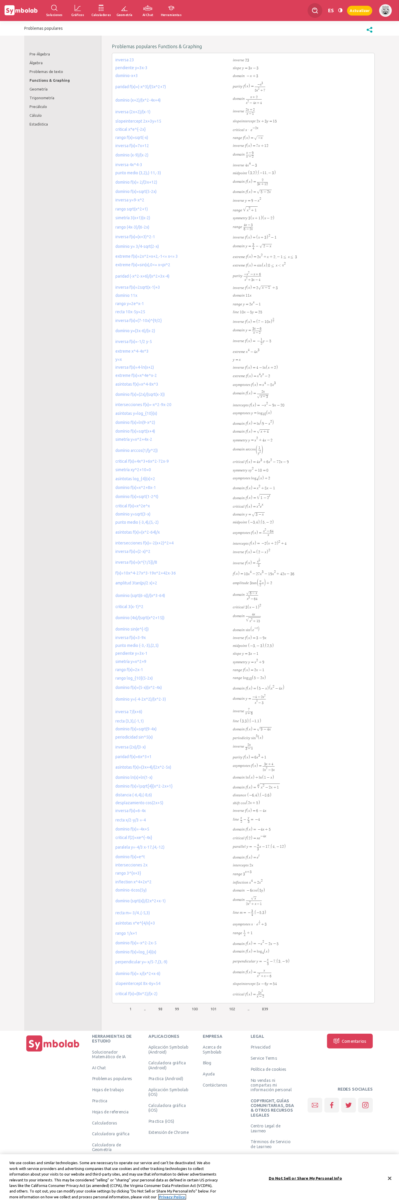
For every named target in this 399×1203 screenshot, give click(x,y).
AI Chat (99, 1067)
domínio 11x (126, 295)
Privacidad (261, 1047)
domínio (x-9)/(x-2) (131, 155)
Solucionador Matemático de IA (109, 1054)
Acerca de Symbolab (212, 1049)
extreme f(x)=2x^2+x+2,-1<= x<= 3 (146, 256)
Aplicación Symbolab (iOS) (168, 1091)
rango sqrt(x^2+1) (131, 209)
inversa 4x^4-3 (128, 164)
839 (265, 1009)
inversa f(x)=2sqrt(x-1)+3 (137, 287)
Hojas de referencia (110, 1111)
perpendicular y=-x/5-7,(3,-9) (141, 962)
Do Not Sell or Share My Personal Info (305, 1178)
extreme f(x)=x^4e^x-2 (136, 375)
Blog (207, 1063)
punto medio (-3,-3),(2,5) (137, 645)
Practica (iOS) (161, 1121)
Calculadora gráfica (111, 1133)
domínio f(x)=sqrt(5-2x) (136, 191)
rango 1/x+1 (126, 933)
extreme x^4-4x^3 (132, 351)
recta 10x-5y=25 (130, 311)
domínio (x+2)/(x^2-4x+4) (138, 100)
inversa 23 (124, 60)
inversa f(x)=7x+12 (132, 145)
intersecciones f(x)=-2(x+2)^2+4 (144, 543)
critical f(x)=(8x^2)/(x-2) (136, 993)
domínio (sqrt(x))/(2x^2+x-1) (140, 901)
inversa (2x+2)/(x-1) (132, 111)
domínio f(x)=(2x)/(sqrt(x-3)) (140, 394)
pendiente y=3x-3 (131, 67)
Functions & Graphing (50, 80)
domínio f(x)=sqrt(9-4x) (136, 729)
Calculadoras (104, 1122)
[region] (199, 1178)
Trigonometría (42, 98)
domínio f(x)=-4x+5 (132, 829)
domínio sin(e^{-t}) (132, 629)
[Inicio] (52, 1051)
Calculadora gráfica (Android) (167, 1065)
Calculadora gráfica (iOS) (167, 1107)
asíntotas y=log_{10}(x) (136, 413)
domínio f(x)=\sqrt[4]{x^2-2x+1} (144, 786)
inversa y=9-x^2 (129, 200)
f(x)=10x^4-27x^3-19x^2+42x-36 (145, 573)
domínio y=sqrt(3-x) (132, 514)
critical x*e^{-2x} (130, 129)
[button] (369, 32)
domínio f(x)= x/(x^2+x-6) (137, 973)
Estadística (39, 124)
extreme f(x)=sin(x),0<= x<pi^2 (142, 264)
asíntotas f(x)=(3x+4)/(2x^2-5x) (143, 767)
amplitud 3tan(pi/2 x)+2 (136, 583)
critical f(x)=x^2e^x (132, 506)
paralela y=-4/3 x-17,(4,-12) (139, 847)
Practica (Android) (165, 1078)
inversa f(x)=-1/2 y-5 (133, 341)
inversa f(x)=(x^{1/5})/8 (136, 562)
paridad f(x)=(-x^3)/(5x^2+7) (140, 86)
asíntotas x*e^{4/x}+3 (135, 923)
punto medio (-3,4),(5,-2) (137, 522)
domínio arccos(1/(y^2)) (136, 450)
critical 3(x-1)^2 (129, 606)
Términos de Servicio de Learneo (271, 1144)
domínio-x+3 (126, 75)
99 (177, 1009)
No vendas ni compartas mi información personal (271, 1085)
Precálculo (38, 107)
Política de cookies (268, 1069)
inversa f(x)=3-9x (130, 637)
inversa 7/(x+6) (128, 711)
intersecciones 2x (131, 865)
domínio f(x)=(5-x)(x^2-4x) (138, 687)
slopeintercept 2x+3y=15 (138, 121)
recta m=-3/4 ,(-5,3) (132, 912)
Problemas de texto (46, 71)
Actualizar (359, 10)
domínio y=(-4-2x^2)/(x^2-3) (140, 699)
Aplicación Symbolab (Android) (168, 1049)
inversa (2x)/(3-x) (130, 747)
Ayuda (209, 1073)
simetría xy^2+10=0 (133, 469)
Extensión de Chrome (168, 1132)
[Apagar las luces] (340, 10)
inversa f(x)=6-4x (130, 810)
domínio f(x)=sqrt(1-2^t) (136, 496)
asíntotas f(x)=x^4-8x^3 (136, 384)
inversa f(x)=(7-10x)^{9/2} (138, 320)
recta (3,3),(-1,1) (129, 721)
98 (160, 1009)
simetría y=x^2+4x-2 (133, 439)
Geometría (39, 89)
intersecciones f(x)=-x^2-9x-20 (143, 404)
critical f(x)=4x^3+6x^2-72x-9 (142, 461)
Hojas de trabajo (108, 1089)
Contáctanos (215, 1084)
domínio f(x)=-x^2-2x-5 (136, 943)
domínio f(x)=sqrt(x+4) (135, 431)
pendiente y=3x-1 (131, 653)
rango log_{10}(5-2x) (134, 678)
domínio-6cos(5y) (131, 890)
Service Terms (264, 1058)
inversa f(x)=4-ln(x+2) (134, 367)
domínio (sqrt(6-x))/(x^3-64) (140, 595)
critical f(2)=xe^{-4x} (133, 837)
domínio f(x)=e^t (130, 856)
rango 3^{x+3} (128, 873)
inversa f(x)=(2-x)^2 (132, 551)
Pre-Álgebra (40, 54)
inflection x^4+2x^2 (133, 882)
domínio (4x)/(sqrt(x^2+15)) (139, 617)
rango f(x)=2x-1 (129, 669)
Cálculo (36, 115)
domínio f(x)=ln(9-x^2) (135, 422)
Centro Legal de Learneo (265, 1128)
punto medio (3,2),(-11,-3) (138, 172)
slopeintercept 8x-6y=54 (137, 983)
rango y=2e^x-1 (129, 303)
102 (232, 1009)
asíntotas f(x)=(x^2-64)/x (137, 532)
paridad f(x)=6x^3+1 (133, 756)
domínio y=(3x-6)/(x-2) (135, 330)
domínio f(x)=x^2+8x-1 (135, 487)
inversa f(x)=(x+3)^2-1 (135, 236)
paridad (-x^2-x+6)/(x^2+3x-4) (142, 276)
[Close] (389, 1178)
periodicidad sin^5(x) (134, 737)
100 (195, 1009)
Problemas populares (112, 1078)
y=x (118, 359)
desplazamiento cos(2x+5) (139, 802)
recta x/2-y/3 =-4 (130, 820)
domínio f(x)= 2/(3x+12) (136, 182)
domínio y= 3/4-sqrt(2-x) (137, 246)
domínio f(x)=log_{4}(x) (135, 952)
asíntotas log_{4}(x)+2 (135, 478)
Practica (99, 1100)
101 (213, 1009)
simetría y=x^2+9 (130, 661)
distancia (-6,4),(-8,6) (133, 795)
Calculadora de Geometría (106, 1147)
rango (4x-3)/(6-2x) (132, 227)
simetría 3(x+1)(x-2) (132, 217)
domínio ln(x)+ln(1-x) (133, 777)
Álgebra (36, 63)
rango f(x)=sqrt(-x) (131, 137)
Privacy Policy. (172, 1197)
